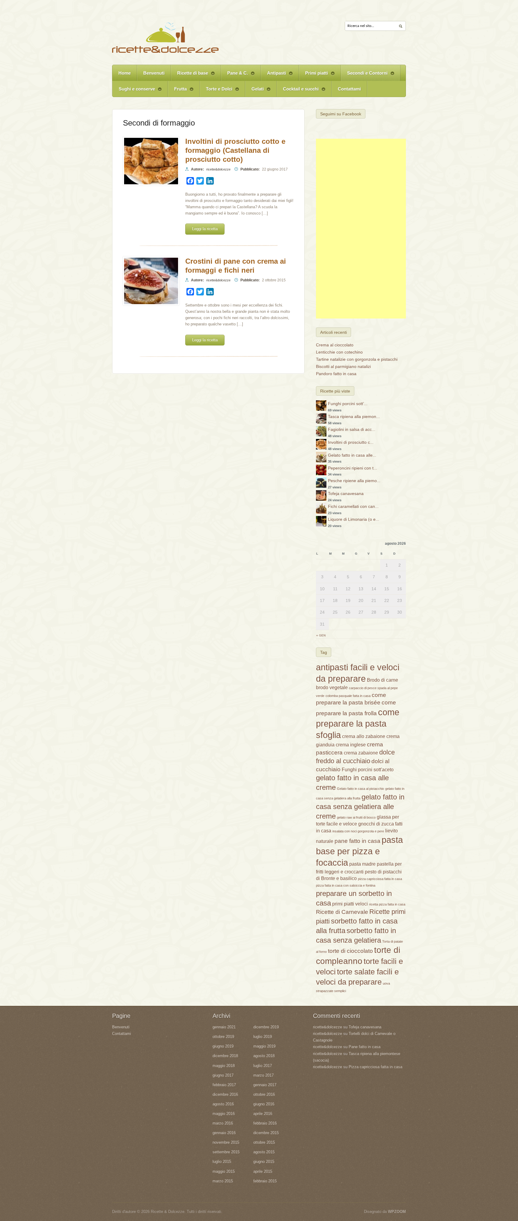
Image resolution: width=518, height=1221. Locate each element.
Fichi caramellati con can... (353, 506)
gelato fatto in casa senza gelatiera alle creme (360, 806)
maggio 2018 (224, 1065)
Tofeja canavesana (346, 493)
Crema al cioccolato (334, 344)
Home (124, 73)
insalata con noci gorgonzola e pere (358, 831)
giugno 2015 (263, 1161)
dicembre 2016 (225, 1094)
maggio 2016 (224, 1113)
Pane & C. (234, 75)
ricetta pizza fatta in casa (387, 904)
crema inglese (351, 744)
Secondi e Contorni (364, 75)
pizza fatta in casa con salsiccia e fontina (345, 885)
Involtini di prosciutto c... (351, 442)
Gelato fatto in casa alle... (352, 455)
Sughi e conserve (133, 91)
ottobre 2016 (264, 1094)
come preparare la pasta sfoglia (357, 723)
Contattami (349, 88)
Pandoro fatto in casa (336, 373)
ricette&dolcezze (218, 169)
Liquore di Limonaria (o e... (353, 519)
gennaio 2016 (224, 1133)
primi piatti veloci (350, 903)
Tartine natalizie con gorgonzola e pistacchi (356, 359)
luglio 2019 (262, 1036)
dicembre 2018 (225, 1056)
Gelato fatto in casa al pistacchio (360, 788)
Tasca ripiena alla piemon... (354, 416)
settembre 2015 (226, 1152)
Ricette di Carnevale (342, 912)
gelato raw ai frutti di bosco (356, 817)
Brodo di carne (382, 680)
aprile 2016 (262, 1113)
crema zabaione (361, 752)
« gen (321, 635)
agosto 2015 (264, 1152)
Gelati (254, 91)
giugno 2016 (263, 1104)
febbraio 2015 (265, 1181)
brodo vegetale (332, 687)
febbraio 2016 (265, 1123)
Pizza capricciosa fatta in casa (375, 1067)
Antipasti (273, 75)
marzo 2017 (263, 1075)
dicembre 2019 (266, 1027)
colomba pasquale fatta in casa (348, 696)
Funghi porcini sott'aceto (368, 769)
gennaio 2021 (224, 1027)
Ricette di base (189, 75)
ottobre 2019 (223, 1036)
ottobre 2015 (264, 1142)
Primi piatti (313, 75)
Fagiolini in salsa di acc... (351, 429)
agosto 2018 (264, 1056)
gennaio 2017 (264, 1085)
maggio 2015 (224, 1171)
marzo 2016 (223, 1123)
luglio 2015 (222, 1161)
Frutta (177, 91)
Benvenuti (154, 73)
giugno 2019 (223, 1046)
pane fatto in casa (357, 841)
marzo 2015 (223, 1181)
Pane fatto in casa (364, 1047)
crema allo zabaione (363, 736)
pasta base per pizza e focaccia (359, 851)
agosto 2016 (223, 1104)
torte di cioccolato (350, 951)
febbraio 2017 (224, 1085)
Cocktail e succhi (298, 91)
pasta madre (362, 864)
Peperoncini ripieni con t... (352, 468)
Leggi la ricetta (205, 229)
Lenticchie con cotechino (339, 352)
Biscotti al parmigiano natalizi (343, 366)
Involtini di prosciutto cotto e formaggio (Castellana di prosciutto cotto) (235, 150)
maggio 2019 (264, 1046)
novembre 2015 (226, 1142)
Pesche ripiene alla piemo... (354, 480)
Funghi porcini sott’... (348, 403)
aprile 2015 (262, 1171)
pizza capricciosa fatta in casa (380, 879)
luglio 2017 (262, 1065)
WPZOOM (397, 1211)
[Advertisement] (361, 229)
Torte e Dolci (216, 91)
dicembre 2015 (266, 1133)
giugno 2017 (223, 1075)
